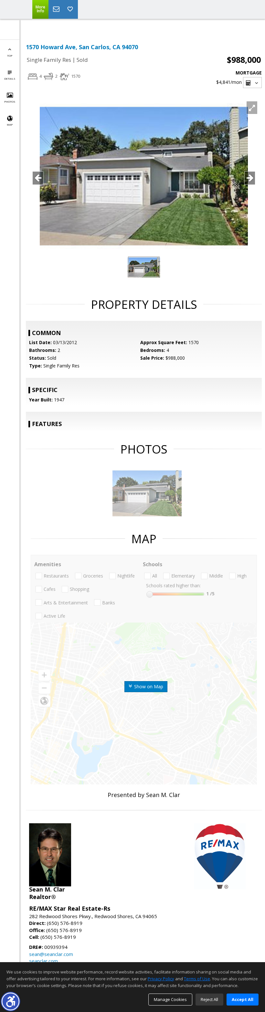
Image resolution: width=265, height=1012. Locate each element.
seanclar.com (43, 961)
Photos (9, 101)
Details (9, 78)
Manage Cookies (170, 999)
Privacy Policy (161, 979)
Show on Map (148, 686)
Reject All (209, 999)
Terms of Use (197, 979)
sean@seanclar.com (51, 954)
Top (9, 55)
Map (10, 124)
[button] (10, 1001)
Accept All (242, 999)
